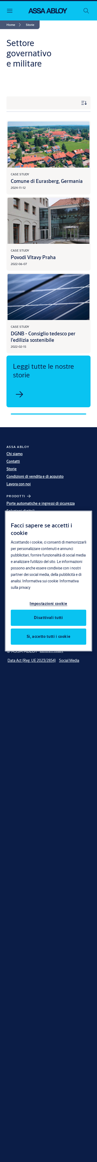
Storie (11, 469)
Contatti (13, 461)
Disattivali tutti (48, 617)
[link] (14, 24)
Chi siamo (14, 453)
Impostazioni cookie (48, 603)
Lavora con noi (18, 484)
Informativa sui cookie (40, 580)
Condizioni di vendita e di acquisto (35, 476)
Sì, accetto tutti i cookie (49, 636)
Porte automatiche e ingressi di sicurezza (40, 503)
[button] (30, 24)
